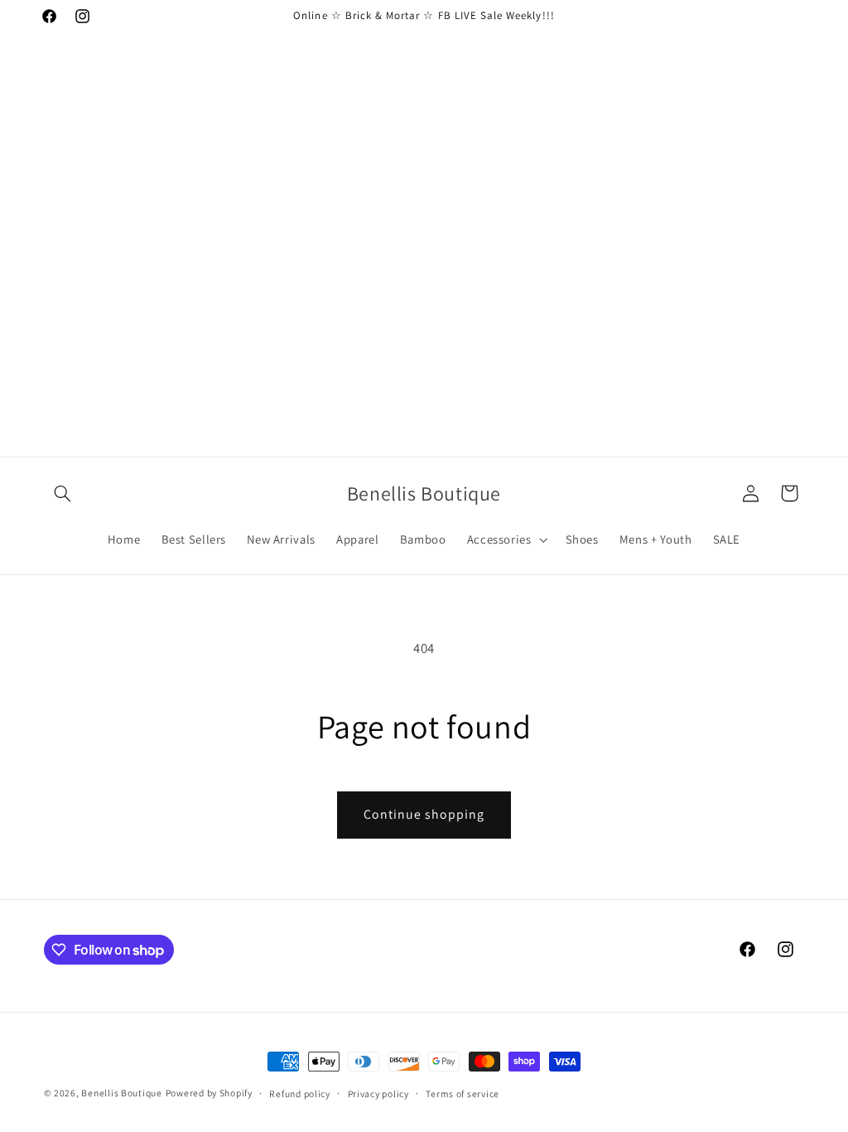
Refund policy (299, 1093)
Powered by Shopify (209, 1092)
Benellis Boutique (121, 1092)
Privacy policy (378, 1093)
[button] (63, 493)
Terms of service (462, 1093)
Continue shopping (424, 814)
